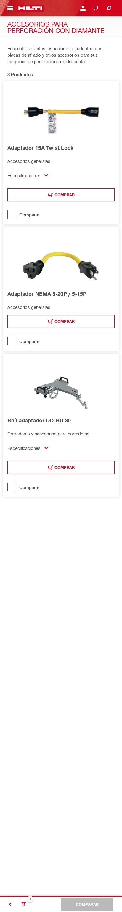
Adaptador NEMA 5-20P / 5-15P (46, 294)
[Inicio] (30, 8)
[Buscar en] (108, 8)
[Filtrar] (23, 904)
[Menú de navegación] (10, 8)
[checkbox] (61, 214)
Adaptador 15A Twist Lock (40, 148)
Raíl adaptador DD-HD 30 (39, 420)
